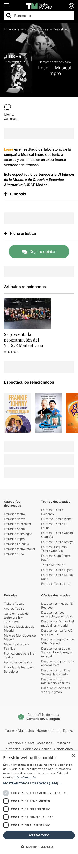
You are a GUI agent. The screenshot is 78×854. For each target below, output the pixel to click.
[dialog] (39, 802)
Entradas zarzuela (16, 544)
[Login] (71, 6)
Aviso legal (45, 743)
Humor (41, 730)
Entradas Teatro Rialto (56, 519)
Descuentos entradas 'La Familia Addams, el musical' (56, 652)
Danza (68, 730)
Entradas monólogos (18, 534)
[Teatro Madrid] (39, 6)
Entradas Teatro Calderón (52, 511)
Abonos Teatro (14, 608)
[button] (39, 783)
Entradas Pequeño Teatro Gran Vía (54, 549)
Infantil (55, 730)
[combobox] (43, 15)
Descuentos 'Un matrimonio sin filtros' (56, 681)
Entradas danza (15, 519)
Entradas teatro (14, 514)
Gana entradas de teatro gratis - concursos (16, 617)
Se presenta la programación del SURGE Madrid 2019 (23, 339)
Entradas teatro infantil (19, 549)
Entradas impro (14, 539)
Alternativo (21, 29)
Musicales (26, 730)
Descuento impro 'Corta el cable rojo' (57, 663)
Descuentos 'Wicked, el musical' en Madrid (57, 623)
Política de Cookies (37, 749)
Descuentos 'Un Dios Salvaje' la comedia (55, 672)
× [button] (73, 755)
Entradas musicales (17, 524)
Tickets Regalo (14, 603)
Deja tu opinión (42, 251)
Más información (25, 777)
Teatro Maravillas (53, 565)
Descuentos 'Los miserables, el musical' (57, 614)
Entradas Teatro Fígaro (57, 570)
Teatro (34, 29)
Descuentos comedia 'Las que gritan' (55, 690)
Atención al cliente (21, 743)
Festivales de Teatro (18, 662)
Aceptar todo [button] (39, 835)
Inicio (7, 29)
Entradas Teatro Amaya (57, 542)
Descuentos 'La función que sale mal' (57, 632)
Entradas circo (14, 554)
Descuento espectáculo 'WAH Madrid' (57, 641)
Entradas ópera (14, 529)
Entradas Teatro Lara (55, 583)
